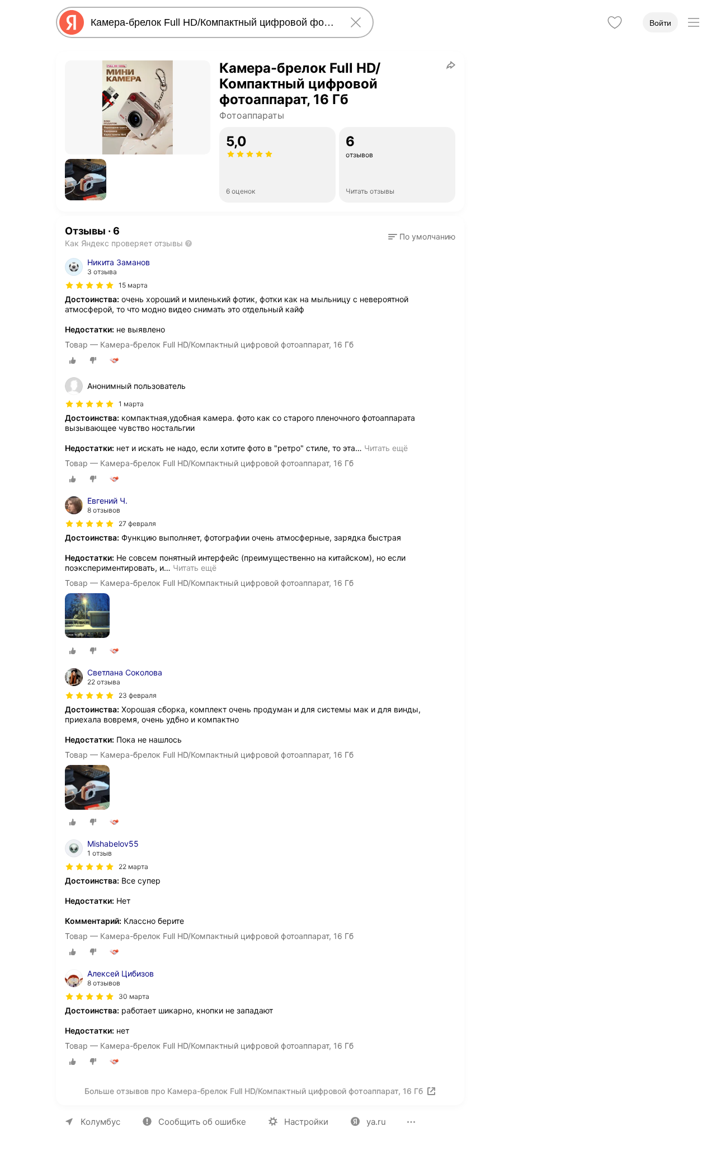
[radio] (73, 360)
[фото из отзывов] (87, 616)
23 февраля (138, 695)
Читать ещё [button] (386, 448)
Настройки (306, 1121)
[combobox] (212, 22)
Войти (660, 22)
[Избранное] (614, 22)
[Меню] (693, 22)
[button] (85, 179)
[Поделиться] (450, 64)
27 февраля (137, 523)
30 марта (134, 996)
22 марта (133, 866)
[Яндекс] (71, 22)
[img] (89, 285)
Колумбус (100, 1121)
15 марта (133, 285)
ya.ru (376, 1121)
